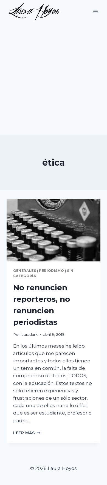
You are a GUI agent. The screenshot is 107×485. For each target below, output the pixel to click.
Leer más (27, 433)
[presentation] (53, 230)
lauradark (29, 334)
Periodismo (51, 271)
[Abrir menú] (95, 11)
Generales (24, 271)
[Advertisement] (53, 79)
